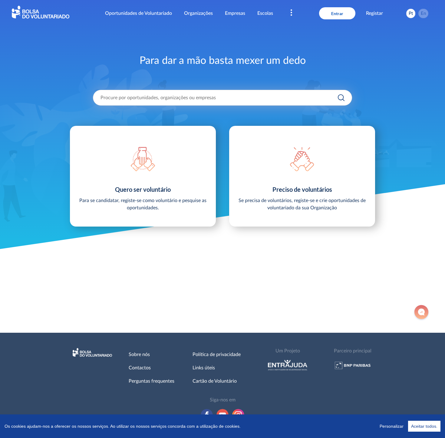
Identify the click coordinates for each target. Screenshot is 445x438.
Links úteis (204, 367)
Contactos (140, 367)
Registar (374, 13)
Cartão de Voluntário (215, 381)
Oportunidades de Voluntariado (138, 13)
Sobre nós (139, 354)
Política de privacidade (217, 354)
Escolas (265, 13)
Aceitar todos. (424, 426)
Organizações (198, 13)
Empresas (235, 13)
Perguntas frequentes (151, 381)
